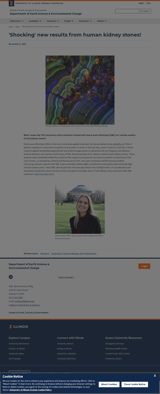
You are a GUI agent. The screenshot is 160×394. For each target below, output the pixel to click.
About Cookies (109, 384)
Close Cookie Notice (135, 384)
